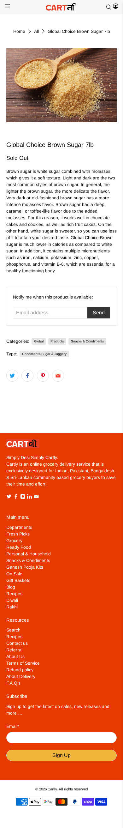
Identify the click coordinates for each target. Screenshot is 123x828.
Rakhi (12, 606)
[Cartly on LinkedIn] (29, 497)
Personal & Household (28, 553)
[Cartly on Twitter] (9, 497)
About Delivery (20, 676)
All (36, 31)
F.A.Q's (13, 683)
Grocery (14, 540)
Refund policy (19, 669)
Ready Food (18, 547)
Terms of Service (23, 663)
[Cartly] (61, 7)
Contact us (17, 643)
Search (13, 629)
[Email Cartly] (36, 497)
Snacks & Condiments (87, 341)
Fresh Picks (18, 533)
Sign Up (61, 755)
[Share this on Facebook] (27, 376)
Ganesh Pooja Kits (24, 567)
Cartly (52, 789)
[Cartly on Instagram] (23, 497)
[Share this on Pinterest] (43, 376)
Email (12, 726)
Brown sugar (19, 171)
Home (19, 31)
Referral (14, 649)
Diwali (12, 600)
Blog (10, 586)
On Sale (14, 573)
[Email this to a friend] (58, 376)
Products (57, 341)
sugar (54, 171)
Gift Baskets (18, 580)
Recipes (14, 593)
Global (39, 341)
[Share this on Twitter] (12, 376)
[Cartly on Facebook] (16, 497)
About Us (15, 656)
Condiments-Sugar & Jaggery (44, 354)
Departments (19, 527)
